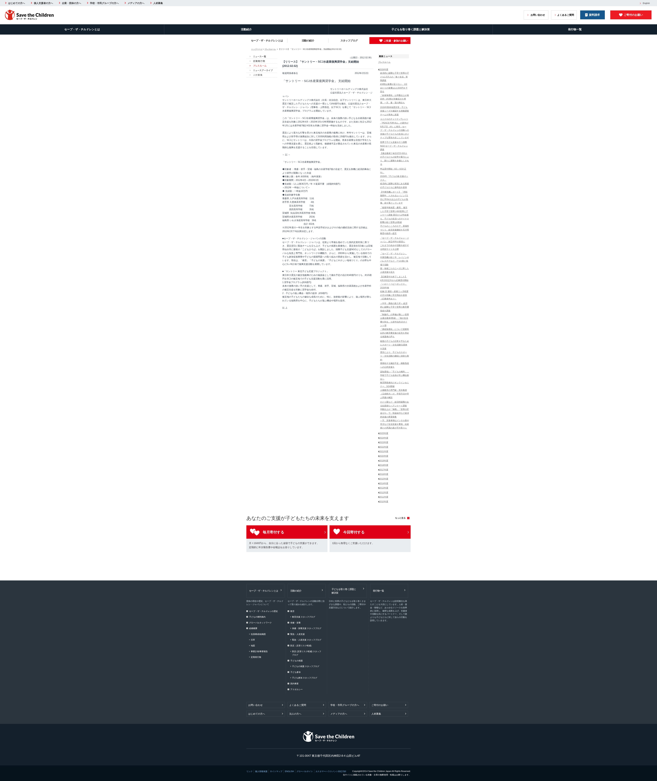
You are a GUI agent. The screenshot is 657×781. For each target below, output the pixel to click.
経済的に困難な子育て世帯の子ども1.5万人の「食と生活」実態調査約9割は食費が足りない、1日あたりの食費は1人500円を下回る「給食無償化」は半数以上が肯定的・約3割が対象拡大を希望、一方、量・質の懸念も (394, 88)
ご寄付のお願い (633, 14)
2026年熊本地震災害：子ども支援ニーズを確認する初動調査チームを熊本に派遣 (394, 111)
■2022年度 (383, 447)
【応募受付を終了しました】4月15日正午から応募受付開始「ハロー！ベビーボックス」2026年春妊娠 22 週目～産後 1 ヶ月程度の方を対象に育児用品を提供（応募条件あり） (394, 288)
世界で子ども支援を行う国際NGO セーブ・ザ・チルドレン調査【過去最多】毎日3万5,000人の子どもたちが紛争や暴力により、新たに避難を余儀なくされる (394, 153)
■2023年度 (383, 442)
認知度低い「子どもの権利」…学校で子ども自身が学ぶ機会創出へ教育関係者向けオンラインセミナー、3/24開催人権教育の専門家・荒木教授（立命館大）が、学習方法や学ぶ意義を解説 (394, 384)
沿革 (253, 640)
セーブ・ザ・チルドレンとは (82, 29)
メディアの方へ (136, 3)
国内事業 (294, 683)
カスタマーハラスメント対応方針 (330, 771)
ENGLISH (289, 771)
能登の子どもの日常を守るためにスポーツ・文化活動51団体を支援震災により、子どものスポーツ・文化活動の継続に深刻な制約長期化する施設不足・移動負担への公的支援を (394, 354)
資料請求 (594, 14)
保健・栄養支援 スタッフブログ (306, 628)
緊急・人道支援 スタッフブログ (306, 640)
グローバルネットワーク (260, 623)
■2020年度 (383, 456)
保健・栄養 (295, 623)
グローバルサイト (305, 771)
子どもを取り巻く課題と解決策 (410, 29)
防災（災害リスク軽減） (301, 645)
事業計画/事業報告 (259, 651)
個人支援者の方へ (43, 3)
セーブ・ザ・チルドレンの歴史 (263, 611)
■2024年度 (383, 438)
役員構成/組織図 (258, 634)
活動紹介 (246, 29)
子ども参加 (295, 672)
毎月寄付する (273, 532)
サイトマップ (276, 771)
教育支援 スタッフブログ (303, 617)
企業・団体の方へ (71, 3)
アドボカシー (296, 689)
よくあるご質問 (565, 15)
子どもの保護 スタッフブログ (305, 666)
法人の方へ (295, 713)
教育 (292, 611)
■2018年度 (383, 465)
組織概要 (253, 628)
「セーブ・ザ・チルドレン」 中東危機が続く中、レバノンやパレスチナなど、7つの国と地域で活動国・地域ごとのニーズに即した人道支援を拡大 (394, 262)
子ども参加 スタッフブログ (304, 678)
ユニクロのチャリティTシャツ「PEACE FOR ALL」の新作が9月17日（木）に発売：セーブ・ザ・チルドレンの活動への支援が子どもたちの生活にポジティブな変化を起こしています (394, 128)
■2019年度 (383, 460)
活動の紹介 (308, 40)
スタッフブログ (349, 40)
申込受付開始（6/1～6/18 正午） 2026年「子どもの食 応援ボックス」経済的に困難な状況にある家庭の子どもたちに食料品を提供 (394, 178)
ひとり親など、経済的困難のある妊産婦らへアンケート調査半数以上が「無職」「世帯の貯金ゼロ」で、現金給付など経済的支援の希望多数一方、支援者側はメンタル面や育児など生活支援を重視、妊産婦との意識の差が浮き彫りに (394, 415)
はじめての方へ (16, 3)
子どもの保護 (296, 661)
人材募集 (158, 3)
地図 (253, 645)
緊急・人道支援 (297, 634)
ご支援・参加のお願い (396, 40)
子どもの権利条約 (257, 617)
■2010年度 (383, 501)
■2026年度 (383, 69)
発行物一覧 (575, 29)
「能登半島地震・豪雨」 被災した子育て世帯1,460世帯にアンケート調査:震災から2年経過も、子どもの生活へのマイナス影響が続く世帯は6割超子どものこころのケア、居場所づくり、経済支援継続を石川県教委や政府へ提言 (394, 220)
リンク (249, 771)
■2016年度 (383, 474)
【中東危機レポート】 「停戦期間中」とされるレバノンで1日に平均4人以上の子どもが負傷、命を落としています (394, 197)
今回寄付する (354, 532)
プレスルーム (270, 49)
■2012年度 (383, 492)
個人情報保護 (261, 771)
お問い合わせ (538, 15)
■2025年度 (383, 433)
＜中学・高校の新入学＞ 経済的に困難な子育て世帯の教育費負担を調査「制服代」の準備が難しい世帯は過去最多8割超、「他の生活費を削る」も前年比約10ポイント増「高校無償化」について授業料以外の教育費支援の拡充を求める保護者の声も (394, 320)
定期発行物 (256, 657)
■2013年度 (383, 488)
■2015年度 (383, 479)
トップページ (256, 49)
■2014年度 (383, 483)
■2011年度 (383, 497)
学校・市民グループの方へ (104, 3)
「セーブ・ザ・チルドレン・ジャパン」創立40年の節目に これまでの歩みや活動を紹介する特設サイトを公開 (394, 243)
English (646, 3)
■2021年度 (383, 451)
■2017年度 (383, 470)
